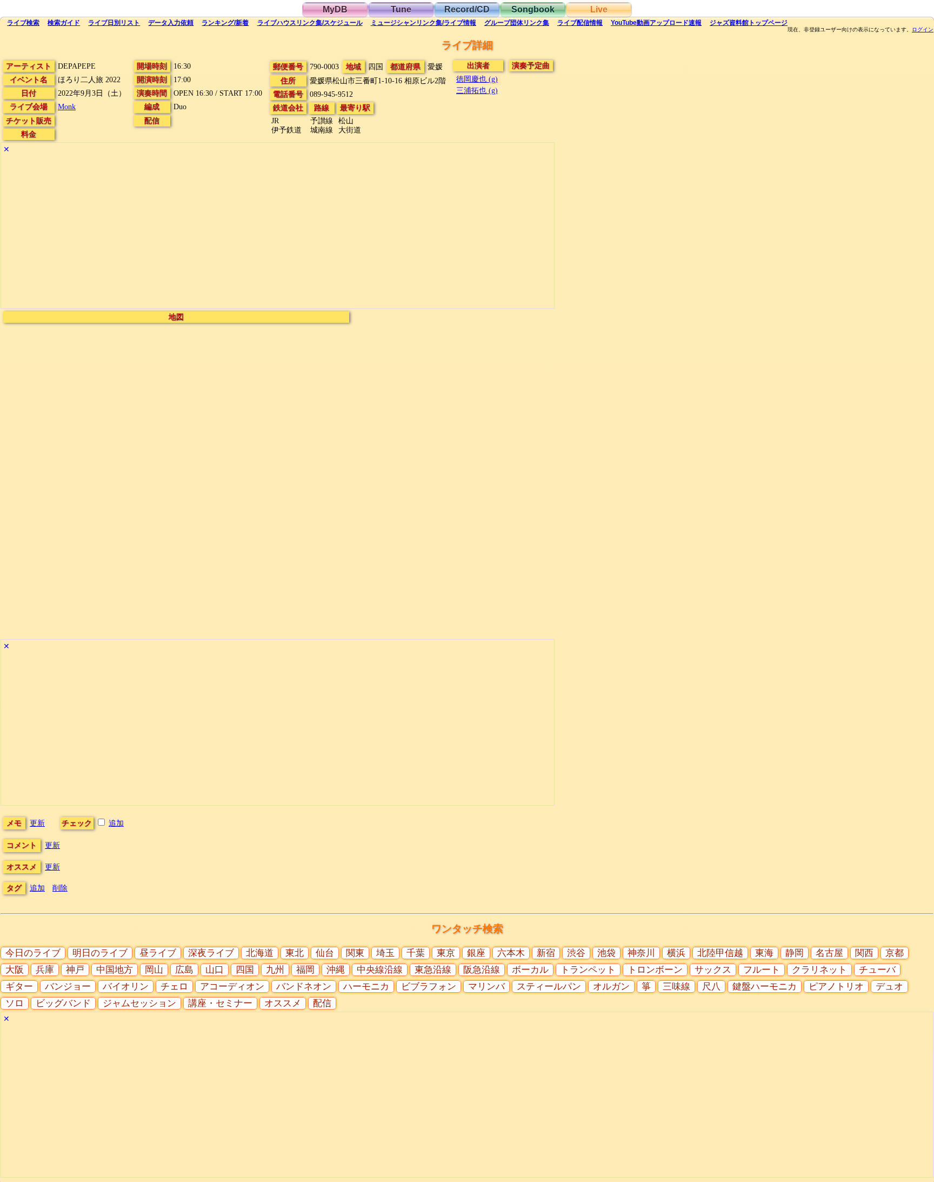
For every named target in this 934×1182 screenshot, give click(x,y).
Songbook (533, 9)
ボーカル (530, 970)
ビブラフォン (428, 986)
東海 (764, 953)
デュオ (889, 986)
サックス (713, 970)
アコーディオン (232, 986)
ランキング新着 (225, 22)
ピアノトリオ (836, 986)
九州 (275, 970)
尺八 (711, 986)
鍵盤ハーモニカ (764, 986)
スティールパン (549, 986)
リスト (114, 22)
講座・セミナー (220, 1003)
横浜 (676, 953)
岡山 (154, 970)
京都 (894, 953)
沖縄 (335, 970)
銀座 (476, 953)
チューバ (877, 970)
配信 (580, 22)
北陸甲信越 (720, 953)
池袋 (606, 953)
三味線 (676, 986)
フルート (761, 970)
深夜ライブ (211, 953)
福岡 (305, 970)
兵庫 (45, 970)
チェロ (174, 986)
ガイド (64, 22)
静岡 (794, 953)
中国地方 (114, 970)
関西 (864, 953)
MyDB (335, 9)
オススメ (282, 1003)
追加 (116, 823)
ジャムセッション (139, 1003)
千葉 (415, 953)
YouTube (656, 22)
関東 (355, 953)
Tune (401, 9)
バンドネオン (303, 986)
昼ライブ (157, 953)
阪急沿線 (481, 970)
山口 (214, 970)
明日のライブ (100, 953)
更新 (37, 823)
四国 (245, 970)
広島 (184, 970)
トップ (749, 22)
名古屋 (829, 953)
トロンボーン (655, 970)
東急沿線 (433, 970)
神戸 (75, 970)
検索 (23, 22)
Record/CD (467, 9)
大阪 (14, 970)
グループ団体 (516, 22)
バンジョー (68, 986)
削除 (60, 888)
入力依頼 (171, 22)
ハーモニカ (366, 986)
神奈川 (641, 953)
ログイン (922, 29)
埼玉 (385, 953)
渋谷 (576, 953)
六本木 (511, 953)
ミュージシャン (423, 22)
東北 (294, 953)
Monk (67, 106)
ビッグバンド (63, 1003)
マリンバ (486, 986)
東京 (446, 953)
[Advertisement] (277, 232)
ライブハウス (310, 22)
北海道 (259, 953)
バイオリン (126, 986)
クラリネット (819, 970)
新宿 (546, 953)
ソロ (14, 1003)
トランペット (588, 970)
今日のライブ (33, 953)
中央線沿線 (380, 970)
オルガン (611, 986)
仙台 (325, 953)
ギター (19, 986)
